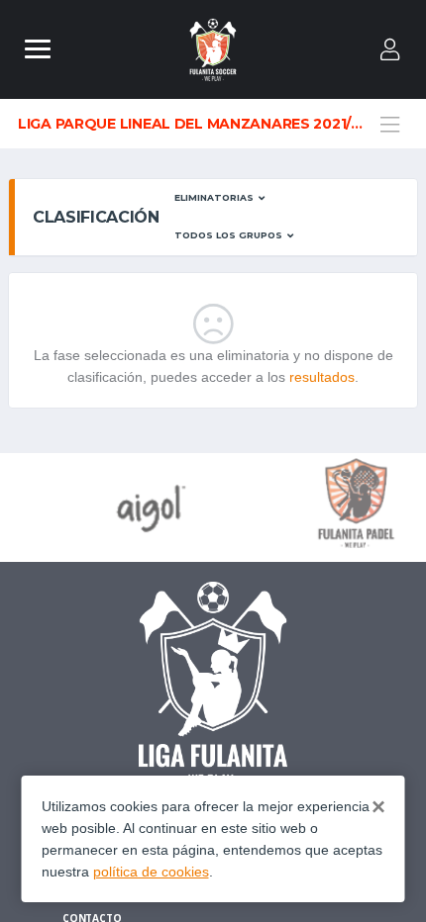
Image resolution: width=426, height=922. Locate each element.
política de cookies (151, 871)
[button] (220, 198)
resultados (322, 377)
